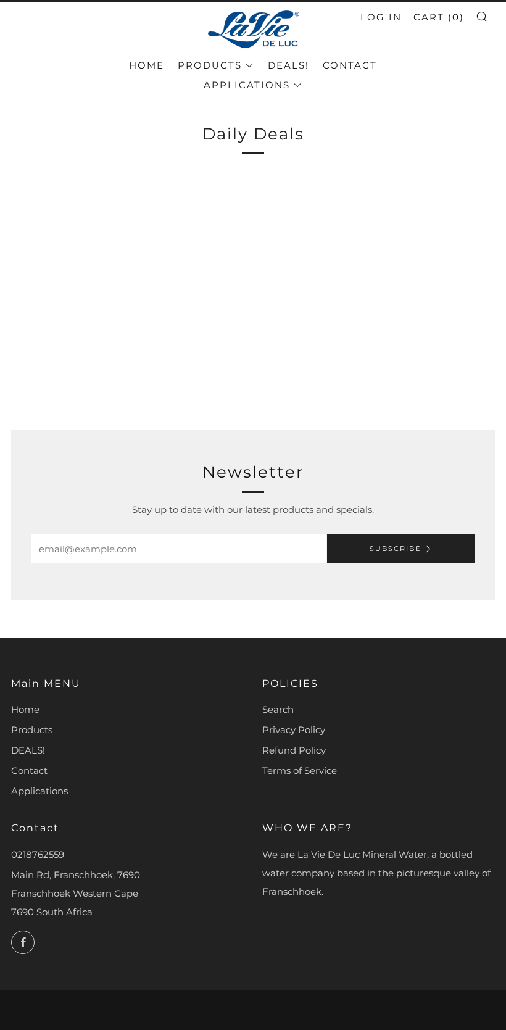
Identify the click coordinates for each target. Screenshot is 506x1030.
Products (210, 65)
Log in (381, 17)
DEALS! (288, 65)
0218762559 (37, 854)
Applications (247, 85)
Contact (350, 65)
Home (146, 65)
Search (278, 709)
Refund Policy (294, 750)
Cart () (438, 17)
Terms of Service (299, 770)
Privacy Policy (293, 730)
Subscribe (395, 548)
